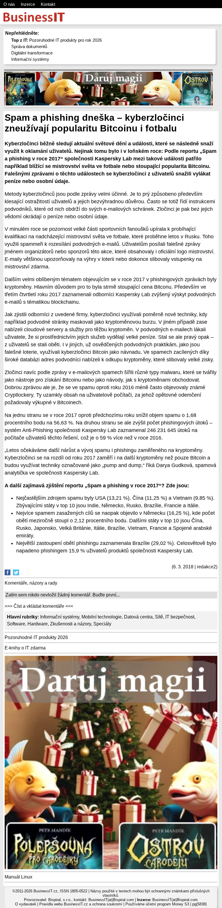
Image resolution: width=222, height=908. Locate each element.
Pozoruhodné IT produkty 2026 (36, 637)
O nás (9, 4)
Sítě (159, 616)
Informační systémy (30, 59)
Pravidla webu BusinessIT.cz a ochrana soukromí (80, 904)
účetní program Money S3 (167, 904)
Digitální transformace (32, 52)
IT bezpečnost (179, 616)
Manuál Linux (18, 876)
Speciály (102, 623)
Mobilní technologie (102, 616)
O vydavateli (25, 904)
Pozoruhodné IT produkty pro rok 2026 (56, 40)
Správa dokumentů (29, 46)
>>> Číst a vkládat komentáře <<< (39, 606)
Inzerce (28, 4)
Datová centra (138, 616)
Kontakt (48, 4)
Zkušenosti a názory (70, 623)
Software (16, 623)
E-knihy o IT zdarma (25, 647)
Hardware (37, 623)
